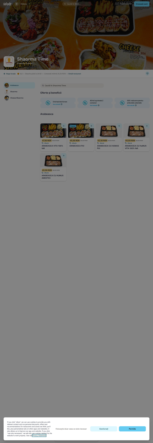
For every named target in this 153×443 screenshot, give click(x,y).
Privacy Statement (39, 435)
